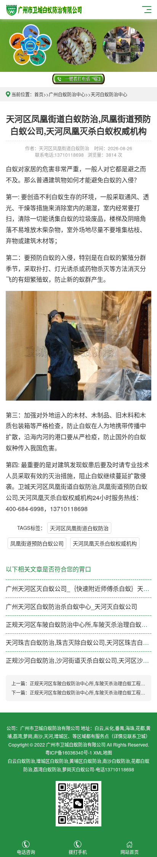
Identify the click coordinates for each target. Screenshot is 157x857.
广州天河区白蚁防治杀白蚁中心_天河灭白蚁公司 (71, 606)
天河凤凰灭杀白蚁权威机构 (105, 543)
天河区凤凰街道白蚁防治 (79, 528)
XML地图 (102, 752)
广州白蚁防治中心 (67, 94)
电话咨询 (26, 852)
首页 (38, 94)
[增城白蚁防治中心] (44, 8)
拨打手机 (78, 852)
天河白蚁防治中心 (109, 94)
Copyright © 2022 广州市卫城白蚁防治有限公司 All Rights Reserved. (78, 744)
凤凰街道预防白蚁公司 (37, 543)
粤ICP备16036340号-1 (68, 752)
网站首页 (129, 852)
